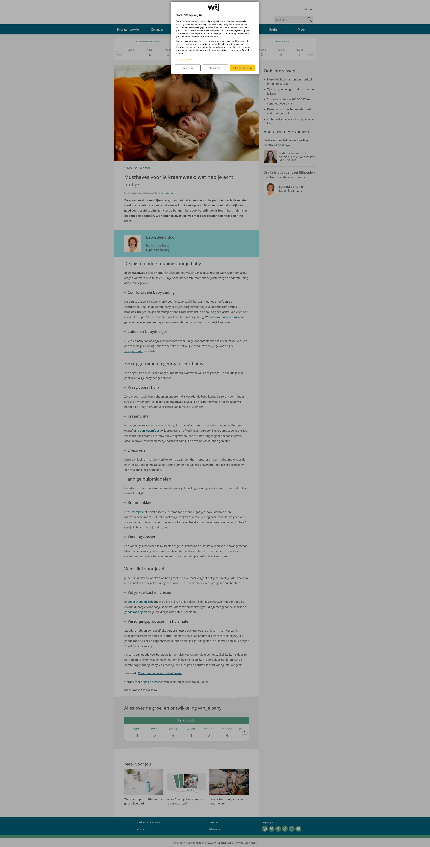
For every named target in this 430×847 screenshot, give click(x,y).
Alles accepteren (242, 68)
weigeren (187, 68)
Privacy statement (184, 59)
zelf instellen (215, 68)
